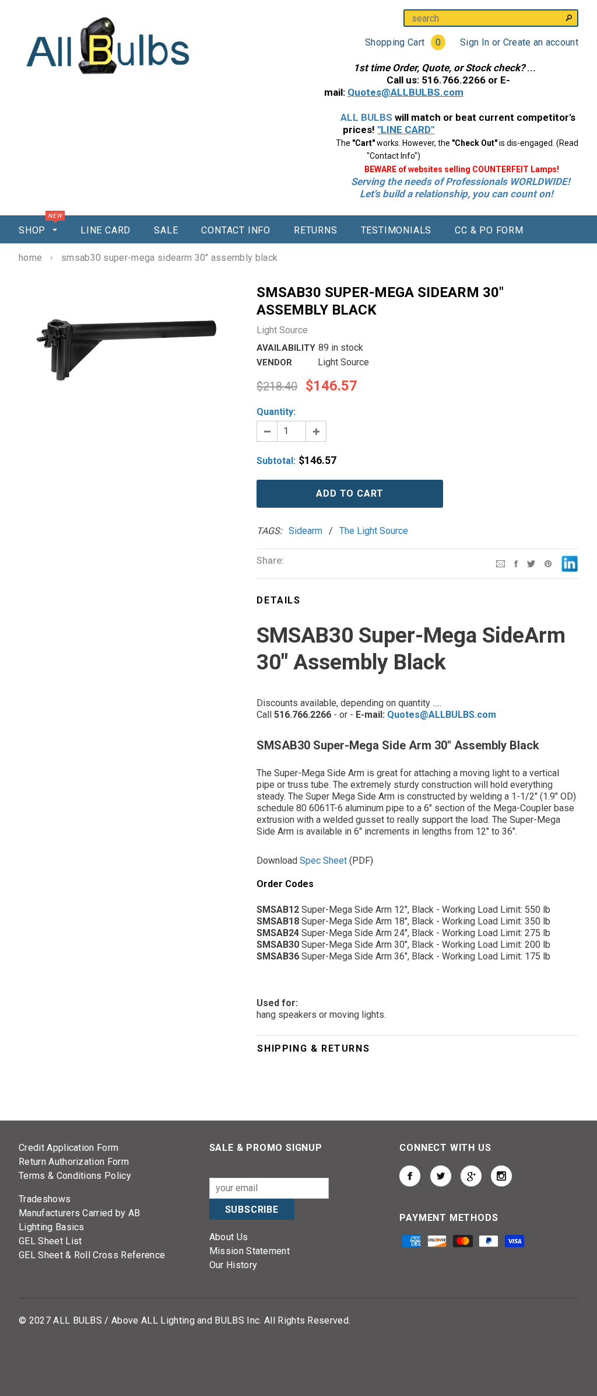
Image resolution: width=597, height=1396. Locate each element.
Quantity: (276, 411)
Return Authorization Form (74, 1161)
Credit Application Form (68, 1147)
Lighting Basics (52, 1227)
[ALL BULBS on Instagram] (501, 1175)
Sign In (474, 42)
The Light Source (373, 530)
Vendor (274, 362)
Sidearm (305, 530)
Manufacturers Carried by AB (80, 1213)
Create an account (540, 42)
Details (278, 600)
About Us (228, 1237)
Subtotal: (276, 460)
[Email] (500, 562)
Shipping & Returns (313, 1048)
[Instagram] (548, 562)
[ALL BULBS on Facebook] (409, 1175)
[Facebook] (516, 562)
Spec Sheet (323, 860)
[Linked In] (569, 562)
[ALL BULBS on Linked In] (471, 1175)
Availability (286, 348)
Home (30, 257)
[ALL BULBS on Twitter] (440, 1175)
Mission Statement (249, 1251)
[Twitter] (531, 562)
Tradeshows (45, 1199)
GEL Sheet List (50, 1241)
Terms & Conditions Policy (75, 1175)
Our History (233, 1265)
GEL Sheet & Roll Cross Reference (92, 1255)
